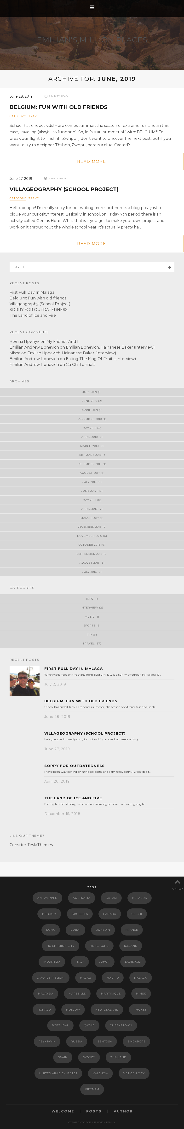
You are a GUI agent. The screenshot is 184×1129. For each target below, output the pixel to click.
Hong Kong (99, 946)
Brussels (80, 914)
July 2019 (90, 392)
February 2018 (89, 454)
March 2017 (89, 518)
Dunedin (103, 929)
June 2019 (89, 401)
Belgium (49, 914)
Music (90, 616)
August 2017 (90, 472)
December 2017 (90, 464)
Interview (89, 607)
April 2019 (90, 410)
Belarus (139, 898)
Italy (80, 961)
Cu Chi (137, 914)
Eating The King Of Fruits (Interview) (101, 359)
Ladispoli (133, 961)
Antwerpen (47, 898)
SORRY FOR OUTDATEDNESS (39, 309)
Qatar (89, 1025)
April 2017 (89, 508)
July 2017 (89, 482)
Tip (89, 634)
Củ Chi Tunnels (80, 364)
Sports (89, 625)
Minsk (141, 993)
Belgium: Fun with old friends (58, 107)
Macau (85, 977)
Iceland (130, 946)
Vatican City (134, 1073)
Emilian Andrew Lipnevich (34, 347)
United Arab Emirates (58, 1073)
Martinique (111, 993)
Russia (76, 1041)
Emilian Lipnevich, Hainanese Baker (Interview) (110, 347)
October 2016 (89, 544)
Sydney (89, 1057)
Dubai (75, 929)
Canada (109, 914)
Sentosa (105, 1041)
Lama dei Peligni (51, 977)
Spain (63, 1057)
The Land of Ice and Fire (33, 315)
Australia (81, 898)
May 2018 (89, 428)
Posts (94, 1111)
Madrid (113, 977)
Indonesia (51, 961)
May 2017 (89, 500)
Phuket (140, 1009)
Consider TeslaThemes (31, 844)
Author (123, 1111)
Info (89, 598)
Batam (111, 898)
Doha (50, 929)
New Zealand (106, 1009)
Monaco (44, 1009)
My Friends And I (62, 341)
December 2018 (90, 419)
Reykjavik (47, 1041)
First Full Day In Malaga (32, 292)
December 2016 (89, 526)
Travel (34, 116)
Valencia (100, 1073)
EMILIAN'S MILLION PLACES (92, 39)
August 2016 (90, 562)
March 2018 (89, 446)
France (132, 929)
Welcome (63, 1111)
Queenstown (121, 1025)
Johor (104, 961)
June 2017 (89, 490)
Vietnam (92, 1089)
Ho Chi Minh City (61, 946)
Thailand (118, 1057)
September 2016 (89, 554)
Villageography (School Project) (64, 189)
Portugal (60, 1025)
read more (91, 161)
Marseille (77, 993)
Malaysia (45, 993)
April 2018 (89, 437)
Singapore (136, 1041)
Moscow (73, 1009)
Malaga (140, 977)
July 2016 (89, 571)
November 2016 (89, 536)
